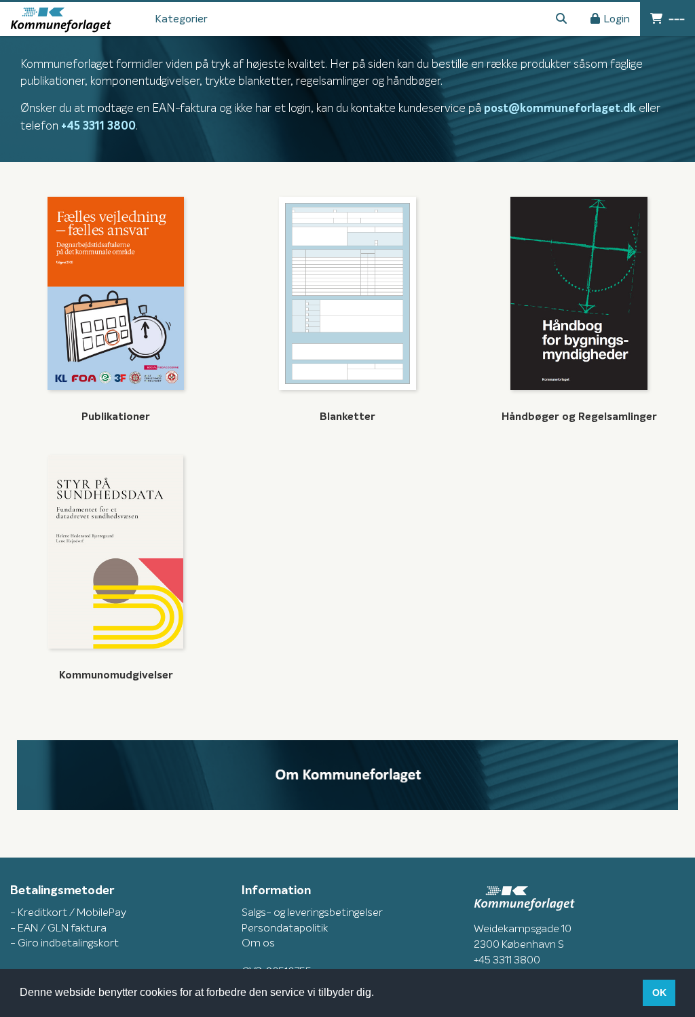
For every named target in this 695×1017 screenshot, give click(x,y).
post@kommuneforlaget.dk (560, 109)
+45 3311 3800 (98, 126)
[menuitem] (181, 19)
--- (675, 19)
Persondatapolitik (285, 928)
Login (616, 19)
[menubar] (190, 19)
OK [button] (659, 992)
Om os (258, 943)
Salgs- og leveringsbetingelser (312, 912)
